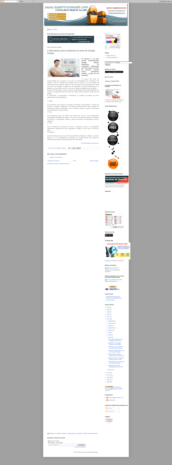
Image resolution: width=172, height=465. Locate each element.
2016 (108, 312)
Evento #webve (110, 300)
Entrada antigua (94, 160)
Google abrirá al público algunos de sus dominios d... (116, 355)
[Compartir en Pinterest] (80, 148)
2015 (108, 314)
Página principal (110, 55)
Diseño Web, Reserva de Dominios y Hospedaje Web (114, 297)
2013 (108, 319)
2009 (108, 379)
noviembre (111, 323)
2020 (108, 307)
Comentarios (110, 411)
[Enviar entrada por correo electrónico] (69, 148)
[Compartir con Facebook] (78, 148)
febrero (110, 369)
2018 (108, 309)
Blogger (96, 452)
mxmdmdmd (111, 400)
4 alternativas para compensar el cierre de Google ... (116, 362)
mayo (109, 335)
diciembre (111, 321)
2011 (108, 375)
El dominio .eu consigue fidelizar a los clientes (114, 343)
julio (109, 332)
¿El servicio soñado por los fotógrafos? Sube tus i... (115, 340)
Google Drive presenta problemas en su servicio (115, 366)
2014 (108, 316)
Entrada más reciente (53, 160)
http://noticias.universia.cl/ (91, 143)
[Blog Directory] (115, 389)
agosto (110, 330)
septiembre (111, 328)
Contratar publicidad (111, 57)
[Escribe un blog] (74, 148)
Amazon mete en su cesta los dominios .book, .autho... (116, 358)
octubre (110, 325)
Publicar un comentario (56, 157)
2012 (108, 372)
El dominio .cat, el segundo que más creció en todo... (115, 347)
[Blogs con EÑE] (109, 387)
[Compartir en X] (76, 148)
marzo (110, 337)
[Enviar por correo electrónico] (72, 148)
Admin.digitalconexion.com (115, 397)
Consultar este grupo (80, 447)
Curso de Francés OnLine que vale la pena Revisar (116, 351)
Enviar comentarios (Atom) (62, 163)
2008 (108, 382)
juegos (109, 422)
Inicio (74, 160)
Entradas (109, 408)
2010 (108, 377)
